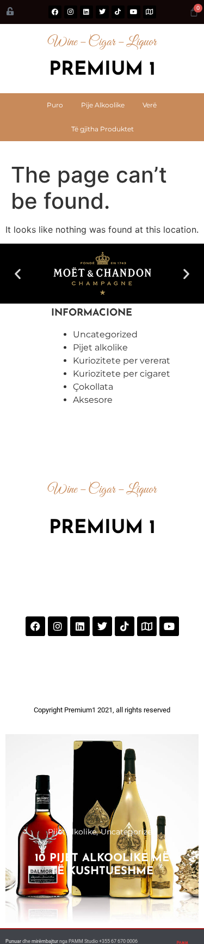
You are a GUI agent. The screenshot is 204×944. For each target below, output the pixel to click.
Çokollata (93, 387)
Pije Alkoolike (103, 105)
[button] (17, 273)
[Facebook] (54, 12)
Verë (150, 105)
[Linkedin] (86, 12)
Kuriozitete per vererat (121, 360)
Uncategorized (105, 334)
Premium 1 (102, 70)
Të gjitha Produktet (102, 129)
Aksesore (93, 400)
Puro (55, 105)
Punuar (13, 941)
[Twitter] (102, 12)
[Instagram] (70, 12)
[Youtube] (133, 12)
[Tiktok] (118, 12)
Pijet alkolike (100, 347)
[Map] (149, 12)
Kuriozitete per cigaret (121, 373)
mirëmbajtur (45, 941)
